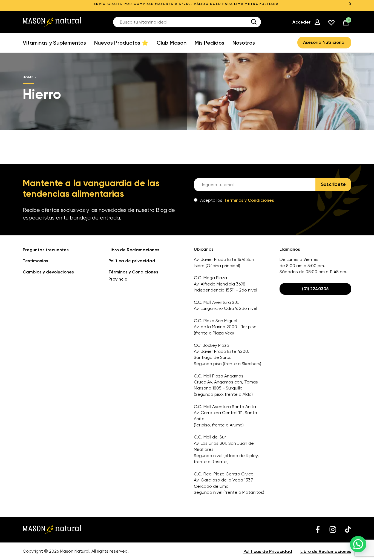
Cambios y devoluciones (48, 272)
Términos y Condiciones (249, 200)
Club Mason (171, 42)
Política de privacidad (131, 260)
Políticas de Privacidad (267, 551)
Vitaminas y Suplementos (54, 42)
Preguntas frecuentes (46, 249)
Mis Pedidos (209, 42)
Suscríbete (333, 184)
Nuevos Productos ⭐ (121, 42)
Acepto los (237, 200)
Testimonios (35, 260)
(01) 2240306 (315, 288)
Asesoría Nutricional (324, 42)
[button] (358, 544)
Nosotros (243, 42)
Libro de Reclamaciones (133, 249)
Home (28, 77)
